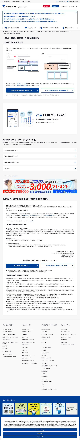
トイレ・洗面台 (45, 363)
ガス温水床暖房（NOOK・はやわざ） (49, 365)
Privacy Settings (40, 430)
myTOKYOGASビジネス (35, 215)
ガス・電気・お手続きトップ (8, 329)
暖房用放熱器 (44, 371)
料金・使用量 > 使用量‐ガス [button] (12, 162)
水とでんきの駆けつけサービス (28, 342)
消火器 (43, 386)
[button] (77, 6)
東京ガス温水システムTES (47, 334)
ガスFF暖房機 (44, 376)
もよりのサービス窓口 (65, 337)
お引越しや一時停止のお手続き (9, 334)
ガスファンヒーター (46, 368)
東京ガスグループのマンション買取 (29, 363)
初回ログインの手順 (22, 83)
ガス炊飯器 (44, 350)
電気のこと (4, 348)
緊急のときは (64, 339)
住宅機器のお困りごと (26, 331)
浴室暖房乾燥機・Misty (46, 358)
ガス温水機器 (44, 331)
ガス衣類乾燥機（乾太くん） (48, 381)
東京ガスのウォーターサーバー (28, 360)
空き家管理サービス (26, 358)
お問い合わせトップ (65, 329)
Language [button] (72, 6)
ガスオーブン (44, 345)
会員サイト (55, 6)
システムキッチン (45, 352)
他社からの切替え (6, 339)
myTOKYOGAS (26, 215)
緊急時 (47, 6)
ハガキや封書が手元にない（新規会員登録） (57, 90)
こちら (14, 176)
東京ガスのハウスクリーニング (28, 355)
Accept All (40, 437)
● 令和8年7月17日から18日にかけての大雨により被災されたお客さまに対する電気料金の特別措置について (30, 21)
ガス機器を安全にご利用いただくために (50, 390)
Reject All (40, 433)
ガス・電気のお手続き (42, 31)
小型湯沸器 (44, 355)
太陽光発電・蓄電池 (46, 337)
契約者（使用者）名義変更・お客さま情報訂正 (10, 343)
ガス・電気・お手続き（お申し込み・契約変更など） (25, 31)
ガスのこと (4, 346)
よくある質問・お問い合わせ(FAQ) (68, 334)
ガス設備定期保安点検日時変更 (9, 356)
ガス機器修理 (25, 334)
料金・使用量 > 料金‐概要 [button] (11, 156)
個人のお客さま (5, 1)
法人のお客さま (15, 1)
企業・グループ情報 (26, 1)
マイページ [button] (7, 168)
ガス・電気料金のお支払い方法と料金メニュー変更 (59, 31)
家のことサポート (26, 352)
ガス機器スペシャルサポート (28, 339)
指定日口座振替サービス (50, 215)
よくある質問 (64, 6)
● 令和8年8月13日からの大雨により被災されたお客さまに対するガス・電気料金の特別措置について (29, 19)
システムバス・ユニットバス (48, 360)
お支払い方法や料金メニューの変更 (10, 337)
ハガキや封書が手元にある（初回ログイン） (22, 90)
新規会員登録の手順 (22, 85)
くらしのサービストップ (27, 329)
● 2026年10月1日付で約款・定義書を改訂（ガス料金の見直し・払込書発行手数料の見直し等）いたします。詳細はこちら (34, 13)
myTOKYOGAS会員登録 (7, 354)
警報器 (43, 384)
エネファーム (44, 339)
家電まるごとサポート (26, 345)
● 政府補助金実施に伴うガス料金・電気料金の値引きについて (19, 16)
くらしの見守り (25, 347)
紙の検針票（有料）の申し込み (22, 265)
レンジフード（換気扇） (47, 347)
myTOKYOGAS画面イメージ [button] (12, 150)
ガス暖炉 (43, 373)
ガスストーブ (44, 379)
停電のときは (64, 342)
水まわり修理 (25, 337)
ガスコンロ (44, 342)
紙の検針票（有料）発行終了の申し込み (57, 265)
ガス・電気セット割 (6, 351)
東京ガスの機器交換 (46, 329)
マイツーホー (25, 350)
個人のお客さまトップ (7, 31)
